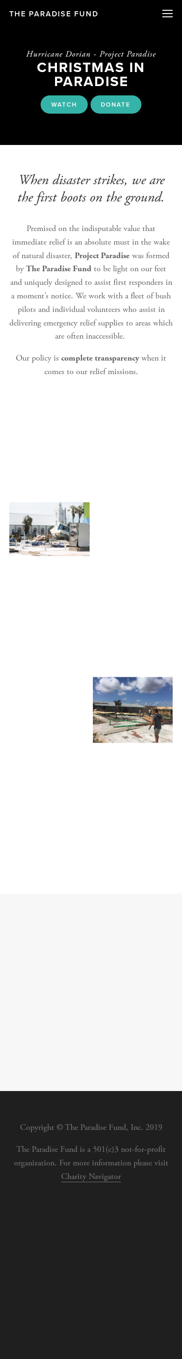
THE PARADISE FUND (53, 13)
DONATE (116, 104)
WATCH (64, 104)
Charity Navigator (91, 1176)
